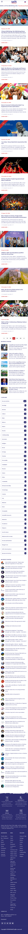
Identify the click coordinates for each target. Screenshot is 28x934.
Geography (14, 511)
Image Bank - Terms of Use (13, 904)
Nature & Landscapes (13, 874)
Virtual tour (12, 886)
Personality (14, 460)
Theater (14, 468)
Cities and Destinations (13, 862)
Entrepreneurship (14, 485)
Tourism (14, 456)
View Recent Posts (23, 6)
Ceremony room (13, 850)
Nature (14, 426)
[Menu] (2, 1)
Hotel (2, 840)
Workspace (3, 848)
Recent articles (14, 401)
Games (14, 473)
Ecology (14, 451)
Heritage (14, 405)
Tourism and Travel (12, 865)
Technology (14, 489)
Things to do (13, 872)
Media (11, 909)
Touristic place (4, 836)
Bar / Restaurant (4, 838)
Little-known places (14, 549)
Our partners (13, 900)
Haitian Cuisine (13, 852)
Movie (14, 447)
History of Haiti (13, 856)
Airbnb (11, 840)
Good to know (14, 532)
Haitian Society (13, 882)
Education (14, 519)
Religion (14, 443)
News (14, 506)
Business (14, 502)
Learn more (4, 42)
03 (14, 338)
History (14, 422)
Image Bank (12, 888)
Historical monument (3, 855)
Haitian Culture (13, 854)
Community (14, 481)
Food (11, 842)
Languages (14, 464)
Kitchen (14, 409)
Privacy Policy (13, 898)
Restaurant (12, 844)
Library (2, 846)
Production (14, 523)
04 (17, 338)
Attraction (3, 850)
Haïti (11, 902)
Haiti (11, 929)
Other (14, 477)
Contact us (12, 907)
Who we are (13, 892)
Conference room (13, 847)
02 (10, 338)
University (3, 852)
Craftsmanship (14, 435)
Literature (14, 439)
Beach (2, 842)
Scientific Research (14, 515)
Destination (12, 884)
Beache (14, 430)
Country (14, 494)
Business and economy (14, 536)
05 (20, 338)
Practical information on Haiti (13, 879)
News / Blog (13, 890)
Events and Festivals (14, 540)
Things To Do (14, 544)
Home (11, 836)
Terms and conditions (12, 895)
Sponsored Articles (14, 553)
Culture (14, 413)
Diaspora (14, 528)
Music (14, 418)
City (14, 498)
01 (7, 338)
